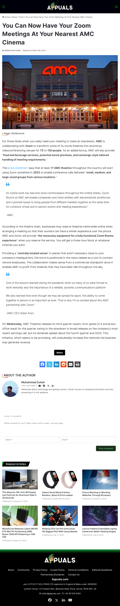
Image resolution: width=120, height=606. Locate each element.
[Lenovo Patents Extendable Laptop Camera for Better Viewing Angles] (100, 516)
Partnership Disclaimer (53, 574)
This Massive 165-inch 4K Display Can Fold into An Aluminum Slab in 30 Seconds (19, 495)
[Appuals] (60, 6)
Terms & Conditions (78, 570)
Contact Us (73, 574)
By (3, 50)
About (11, 570)
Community (23, 570)
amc (60, 352)
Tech (21, 17)
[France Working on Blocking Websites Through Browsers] (100, 479)
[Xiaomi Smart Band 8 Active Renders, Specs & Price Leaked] (60, 479)
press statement (18, 167)
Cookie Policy (57, 570)
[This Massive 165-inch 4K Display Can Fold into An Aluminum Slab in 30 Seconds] (20, 479)
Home (7, 17)
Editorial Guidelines (102, 570)
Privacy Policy (40, 570)
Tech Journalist (28, 385)
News (14, 17)
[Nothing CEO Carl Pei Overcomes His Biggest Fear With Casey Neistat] (60, 516)
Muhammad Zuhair (11, 50)
